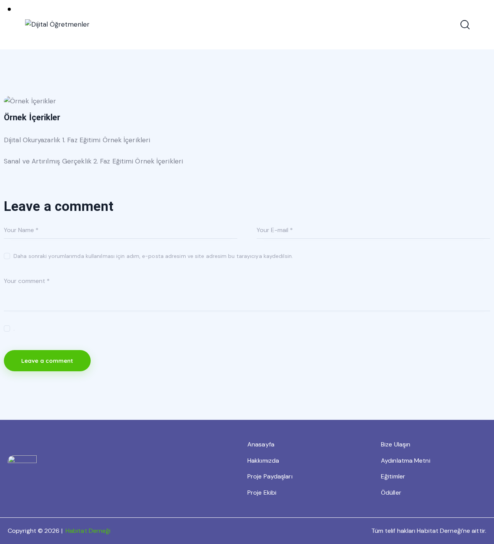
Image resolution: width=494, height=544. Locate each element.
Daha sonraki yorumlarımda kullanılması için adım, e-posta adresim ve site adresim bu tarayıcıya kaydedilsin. (153, 256)
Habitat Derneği (88, 531)
